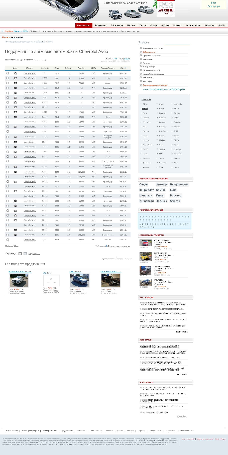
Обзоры (130, 431)
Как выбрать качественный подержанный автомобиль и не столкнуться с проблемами (162, 369)
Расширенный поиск (151, 70)
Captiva (146, 118)
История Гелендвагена (158, 412)
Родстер (175, 195)
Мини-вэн (145, 195)
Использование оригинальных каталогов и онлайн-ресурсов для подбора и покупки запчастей (163, 352)
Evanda (177, 127)
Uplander (162, 163)
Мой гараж (147, 81)
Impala (145, 136)
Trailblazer (147, 163)
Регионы (146, 63)
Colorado (146, 122)
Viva (161, 167)
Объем (68, 68)
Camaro (162, 113)
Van (175, 163)
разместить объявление (104, 440)
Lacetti (161, 136)
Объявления (96, 431)
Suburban (146, 158)
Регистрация (213, 6)
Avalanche (178, 104)
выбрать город (40, 60)
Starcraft (177, 154)
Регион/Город (107, 68)
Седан (143, 184)
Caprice (177, 113)
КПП (93, 68)
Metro (176, 140)
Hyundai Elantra (161, 240)
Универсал (146, 201)
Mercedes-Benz (20, 272)
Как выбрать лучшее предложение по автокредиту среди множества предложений (160, 346)
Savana (162, 149)
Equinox (162, 127)
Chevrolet (40, 42)
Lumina (146, 140)
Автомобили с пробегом (153, 48)
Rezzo (145, 149)
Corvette (177, 122)
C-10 (145, 113)
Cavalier (162, 118)
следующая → (34, 254)
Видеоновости (12, 431)
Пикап (160, 195)
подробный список (124, 259)
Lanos (176, 136)
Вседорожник (179, 184)
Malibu (162, 140)
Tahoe (161, 158)
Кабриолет (146, 190)
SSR (160, 154)
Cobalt (176, 118)
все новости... (182, 332)
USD (121, 59)
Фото (15, 68)
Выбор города (149, 67)
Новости (109, 431)
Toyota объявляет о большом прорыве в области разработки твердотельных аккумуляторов (162, 303)
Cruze (176, 167)
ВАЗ (47, 273)
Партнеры (142, 431)
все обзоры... (182, 417)
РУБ (116, 59)
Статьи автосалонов (205, 439)
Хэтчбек (161, 201)
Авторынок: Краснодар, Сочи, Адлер (105, 10)
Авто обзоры (220, 439)
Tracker (177, 158)
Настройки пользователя (153, 74)
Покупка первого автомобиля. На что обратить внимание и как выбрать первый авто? (160, 363)
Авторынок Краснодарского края (19, 42)
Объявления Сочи (186, 431)
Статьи (120, 431)
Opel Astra (158, 280)
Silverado (177, 149)
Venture (146, 167)
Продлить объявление (152, 56)
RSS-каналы (148, 78)
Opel (75, 272)
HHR (176, 131)
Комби (160, 190)
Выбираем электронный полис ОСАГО (164, 358)
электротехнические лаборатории (164, 89)
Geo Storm (163, 131)
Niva (161, 145)
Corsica (162, 122)
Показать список (114, 246)
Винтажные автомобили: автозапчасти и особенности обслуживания (162, 388)
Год (56, 68)
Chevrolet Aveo (30, 73)
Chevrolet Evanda (162, 266)
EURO (127, 59)
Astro (161, 104)
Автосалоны (82, 431)
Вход (213, 3)
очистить (126, 246)
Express (146, 131)
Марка (29, 68)
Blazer (176, 109)
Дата (122, 68)
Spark (145, 154)
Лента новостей (188, 439)
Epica (145, 127)
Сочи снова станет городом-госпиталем (166, 309)
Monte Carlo (148, 145)
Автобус (162, 184)
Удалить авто (148, 59)
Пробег (81, 68)
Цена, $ (44, 68)
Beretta (162, 109)
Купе (173, 190)
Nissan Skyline (160, 253)
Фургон (175, 201)
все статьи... (182, 374)
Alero (145, 104)
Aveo (50, 42)
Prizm (176, 145)
